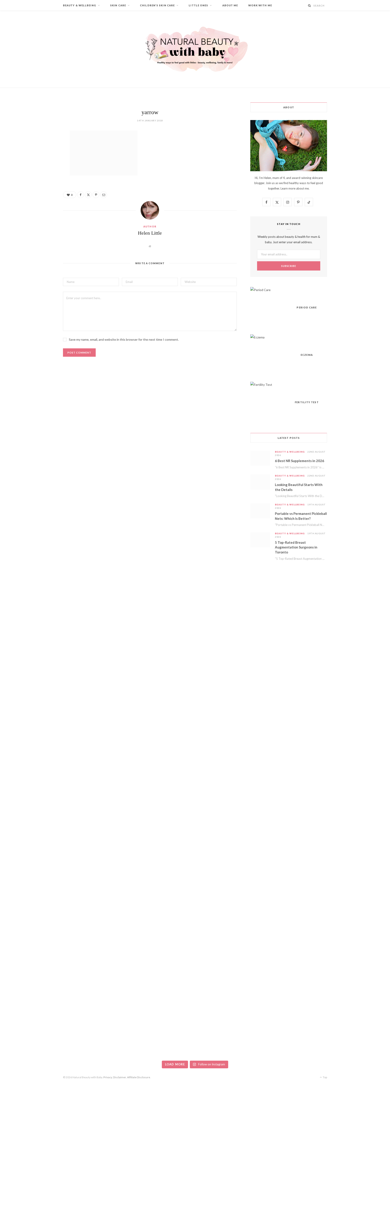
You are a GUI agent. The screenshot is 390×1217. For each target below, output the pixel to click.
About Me (230, 5)
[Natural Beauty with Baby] (195, 49)
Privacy (107, 1077)
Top (324, 1077)
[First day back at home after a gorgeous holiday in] (32, 971)
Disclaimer (119, 1077)
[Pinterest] (40, 170)
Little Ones (198, 5)
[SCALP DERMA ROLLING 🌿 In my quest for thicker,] (97, 940)
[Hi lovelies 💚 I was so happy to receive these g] (293, 934)
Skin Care (118, 5)
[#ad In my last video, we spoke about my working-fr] (162, 647)
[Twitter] (40, 158)
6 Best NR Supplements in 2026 (299, 461)
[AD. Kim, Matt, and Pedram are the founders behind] (32, 630)
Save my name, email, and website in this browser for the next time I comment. (124, 339)
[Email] (40, 181)
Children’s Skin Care (157, 5)
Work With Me (260, 5)
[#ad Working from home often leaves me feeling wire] (227, 695)
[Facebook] (40, 147)
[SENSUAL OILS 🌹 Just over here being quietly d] (162, 929)
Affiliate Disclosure (138, 1077)
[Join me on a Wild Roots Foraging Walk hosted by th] (97, 706)
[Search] (309, 5)
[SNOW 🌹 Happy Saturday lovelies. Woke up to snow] (227, 903)
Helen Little (150, 233)
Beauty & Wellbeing (79, 5)
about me (302, 188)
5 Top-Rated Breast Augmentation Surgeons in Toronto (296, 547)
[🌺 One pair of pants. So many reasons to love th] (293, 741)
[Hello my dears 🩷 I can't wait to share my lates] (358, 652)
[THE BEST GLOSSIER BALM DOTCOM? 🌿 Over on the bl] (358, 912)
